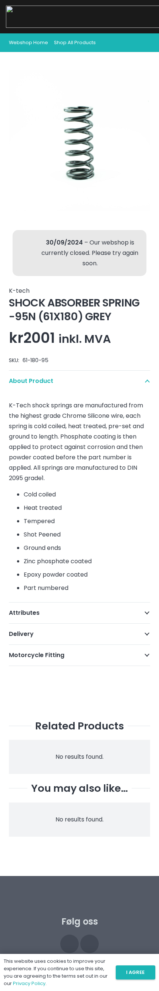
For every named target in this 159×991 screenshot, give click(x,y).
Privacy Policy (29, 983)
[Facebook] (89, 944)
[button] (145, 42)
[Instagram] (69, 944)
